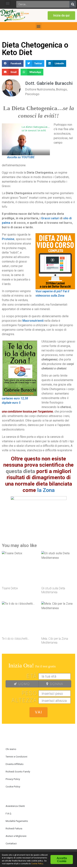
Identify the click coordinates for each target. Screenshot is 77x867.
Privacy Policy (13, 779)
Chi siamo (11, 749)
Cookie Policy (13, 786)
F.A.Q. (9, 813)
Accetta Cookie (62, 859)
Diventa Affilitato (15, 764)
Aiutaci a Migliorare (16, 836)
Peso (29, 693)
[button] (8, 3)
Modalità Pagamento (17, 821)
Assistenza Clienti (15, 806)
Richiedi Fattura (14, 828)
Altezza (24, 700)
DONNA (56, 684)
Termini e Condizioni (16, 756)
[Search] (72, 4)
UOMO (23, 684)
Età (31, 676)
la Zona (46, 490)
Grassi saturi (50, 218)
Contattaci (11, 843)
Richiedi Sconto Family (18, 771)
